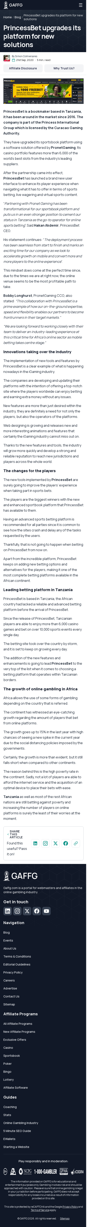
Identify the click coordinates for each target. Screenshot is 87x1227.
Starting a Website (16, 1147)
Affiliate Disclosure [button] (23, 68)
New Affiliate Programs (19, 1032)
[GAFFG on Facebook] (65, 843)
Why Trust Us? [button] (64, 68)
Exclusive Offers (14, 1040)
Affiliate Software (15, 1088)
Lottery (8, 1080)
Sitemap (9, 1004)
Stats (7, 1115)
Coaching (10, 1107)
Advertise (10, 988)
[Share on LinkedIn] (35, 843)
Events (8, 940)
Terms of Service (40, 1210)
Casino (8, 1048)
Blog (18, 17)
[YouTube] (46, 911)
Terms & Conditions (17, 956)
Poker (7, 1064)
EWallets (9, 1139)
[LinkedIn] (7, 911)
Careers (9, 980)
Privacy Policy (13, 972)
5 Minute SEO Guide (17, 1131)
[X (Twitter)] (27, 911)
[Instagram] (17, 911)
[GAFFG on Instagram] (45, 843)
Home (7, 17)
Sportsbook (11, 1056)
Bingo (7, 1072)
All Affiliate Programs (17, 1024)
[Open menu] (81, 5)
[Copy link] (76, 843)
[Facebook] (37, 911)
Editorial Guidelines (16, 964)
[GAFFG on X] (55, 843)
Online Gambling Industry (20, 1123)
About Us (9, 948)
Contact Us (11, 996)
